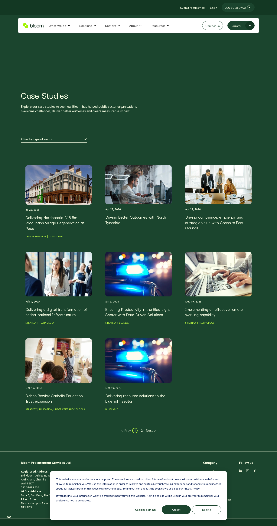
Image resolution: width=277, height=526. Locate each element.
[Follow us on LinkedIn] (247, 471)
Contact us (212, 25)
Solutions (85, 25)
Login (213, 7)
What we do (57, 25)
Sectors (110, 25)
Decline (206, 509)
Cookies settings (146, 509)
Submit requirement (193, 7)
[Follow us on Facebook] (240, 471)
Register (236, 25)
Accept (176, 509)
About (133, 25)
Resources (158, 25)
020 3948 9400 (235, 7)
